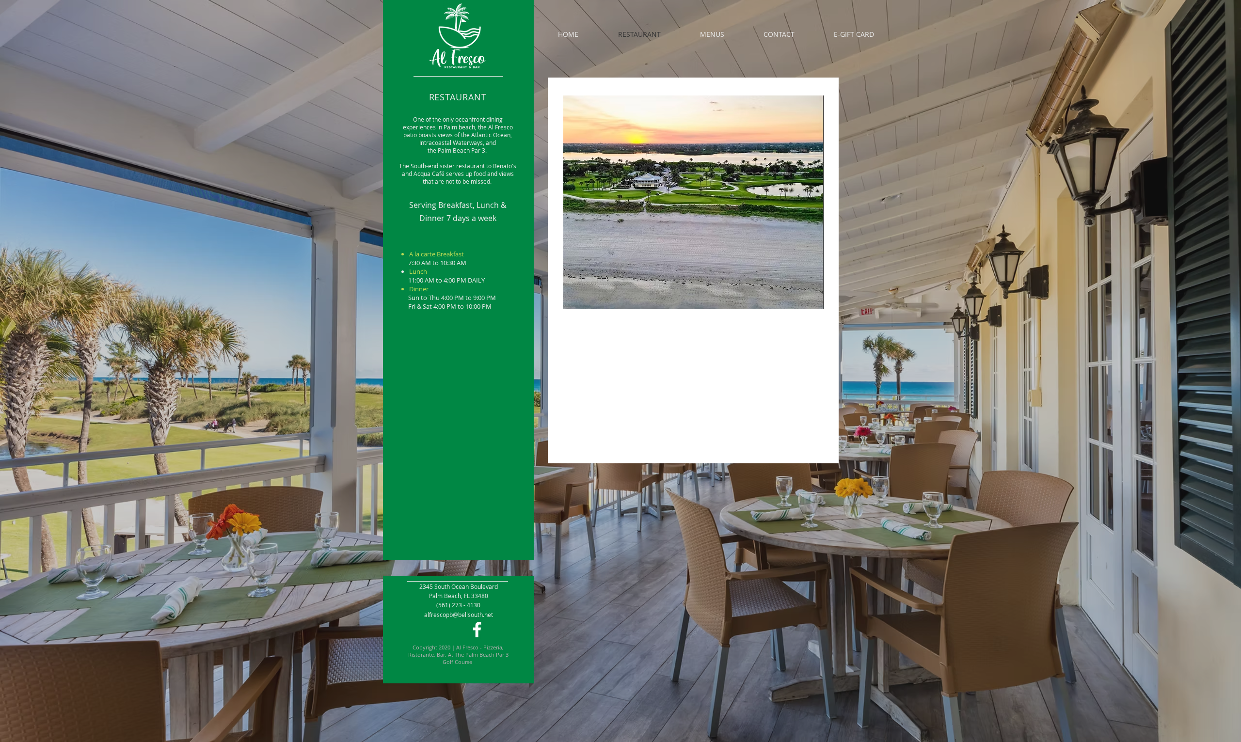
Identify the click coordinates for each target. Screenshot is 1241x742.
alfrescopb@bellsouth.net (458, 614)
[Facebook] (477, 629)
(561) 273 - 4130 (458, 605)
